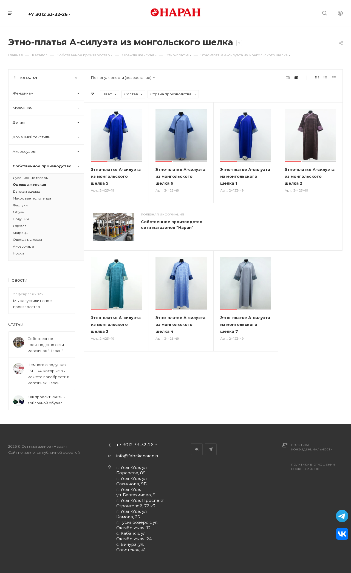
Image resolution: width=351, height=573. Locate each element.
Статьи (16, 324)
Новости (18, 280)
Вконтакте (197, 449)
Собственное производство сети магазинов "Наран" (45, 344)
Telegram (211, 449)
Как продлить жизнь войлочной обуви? (45, 400)
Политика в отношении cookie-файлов (313, 467)
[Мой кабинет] (340, 13)
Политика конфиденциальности (312, 447)
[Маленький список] (287, 77)
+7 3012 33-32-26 (48, 14)
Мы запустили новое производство (32, 303)
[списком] (325, 77)
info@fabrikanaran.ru (138, 455)
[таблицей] (334, 77)
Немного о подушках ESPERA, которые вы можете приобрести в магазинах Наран (48, 373)
